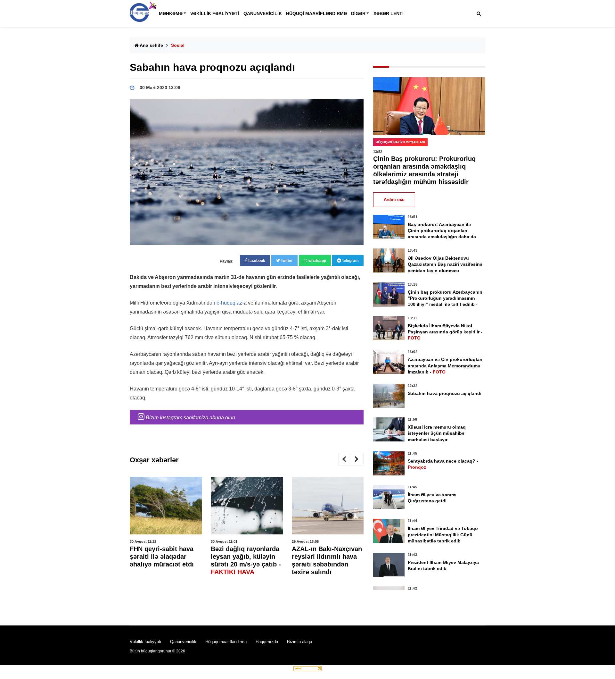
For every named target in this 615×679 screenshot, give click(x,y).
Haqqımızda (267, 641)
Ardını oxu (394, 199)
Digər (358, 13)
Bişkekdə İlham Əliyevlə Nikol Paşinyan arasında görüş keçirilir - (445, 331)
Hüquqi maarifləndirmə (316, 13)
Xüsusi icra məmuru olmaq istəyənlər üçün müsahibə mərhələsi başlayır (437, 433)
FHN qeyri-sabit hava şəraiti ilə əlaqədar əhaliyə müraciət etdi (162, 556)
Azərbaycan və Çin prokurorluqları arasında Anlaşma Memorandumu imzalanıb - (445, 365)
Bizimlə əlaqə (299, 641)
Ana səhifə (151, 45)
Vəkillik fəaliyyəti (214, 13)
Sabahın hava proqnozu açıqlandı (444, 393)
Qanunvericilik (262, 13)
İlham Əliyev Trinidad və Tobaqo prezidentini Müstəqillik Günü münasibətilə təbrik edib (443, 534)
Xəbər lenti (388, 13)
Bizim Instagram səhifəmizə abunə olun (189, 417)
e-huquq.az (229, 303)
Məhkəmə (171, 13)
